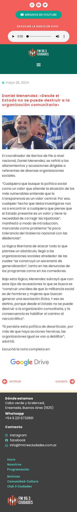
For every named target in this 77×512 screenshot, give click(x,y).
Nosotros (14, 464)
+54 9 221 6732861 (19, 418)
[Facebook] (38, 4)
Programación (18, 469)
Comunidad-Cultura (22, 481)
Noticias (13, 476)
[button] (38, 64)
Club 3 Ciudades (19, 486)
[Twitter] (45, 4)
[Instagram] (32, 4)
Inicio (11, 459)
